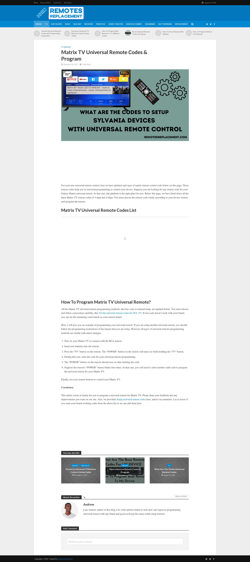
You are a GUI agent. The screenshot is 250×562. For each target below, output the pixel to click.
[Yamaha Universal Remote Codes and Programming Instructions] (37, 33)
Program (85, 465)
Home (36, 2)
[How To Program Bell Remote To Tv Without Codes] (98, 33)
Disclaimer (67, 2)
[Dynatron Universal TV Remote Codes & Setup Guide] (67, 33)
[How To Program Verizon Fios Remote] (189, 33)
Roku (67, 24)
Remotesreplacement (65, 559)
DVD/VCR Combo (134, 24)
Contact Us (57, 2)
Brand (39, 24)
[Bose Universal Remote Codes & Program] (128, 33)
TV (46, 24)
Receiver (89, 24)
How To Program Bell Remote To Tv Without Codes (110, 33)
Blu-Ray (77, 24)
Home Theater (115, 24)
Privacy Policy (46, 2)
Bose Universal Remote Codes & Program (141, 33)
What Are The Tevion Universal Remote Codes (169, 470)
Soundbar (150, 24)
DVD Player (56, 24)
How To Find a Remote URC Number (173, 33)
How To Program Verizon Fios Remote (202, 33)
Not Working (165, 24)
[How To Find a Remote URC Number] (158, 33)
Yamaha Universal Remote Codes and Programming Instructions (51, 33)
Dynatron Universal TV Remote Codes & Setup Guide (80, 33)
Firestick (100, 24)
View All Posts (181, 496)
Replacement (181, 24)
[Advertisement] (125, 164)
